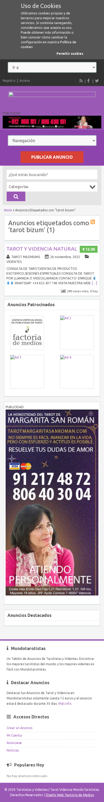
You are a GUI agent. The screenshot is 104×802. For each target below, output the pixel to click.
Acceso (24, 80)
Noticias (13, 750)
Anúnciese (14, 743)
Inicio (8, 210)
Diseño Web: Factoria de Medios (70, 795)
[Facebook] (89, 80)
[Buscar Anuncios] (16, 196)
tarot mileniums (25, 257)
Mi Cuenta (14, 735)
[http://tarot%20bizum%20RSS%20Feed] (93, 222)
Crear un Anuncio (20, 728)
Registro (9, 80)
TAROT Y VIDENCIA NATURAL (41, 249)
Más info (64, 703)
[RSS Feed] (81, 80)
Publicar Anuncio (52, 157)
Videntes (14, 261)
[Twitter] (97, 80)
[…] (94, 283)
